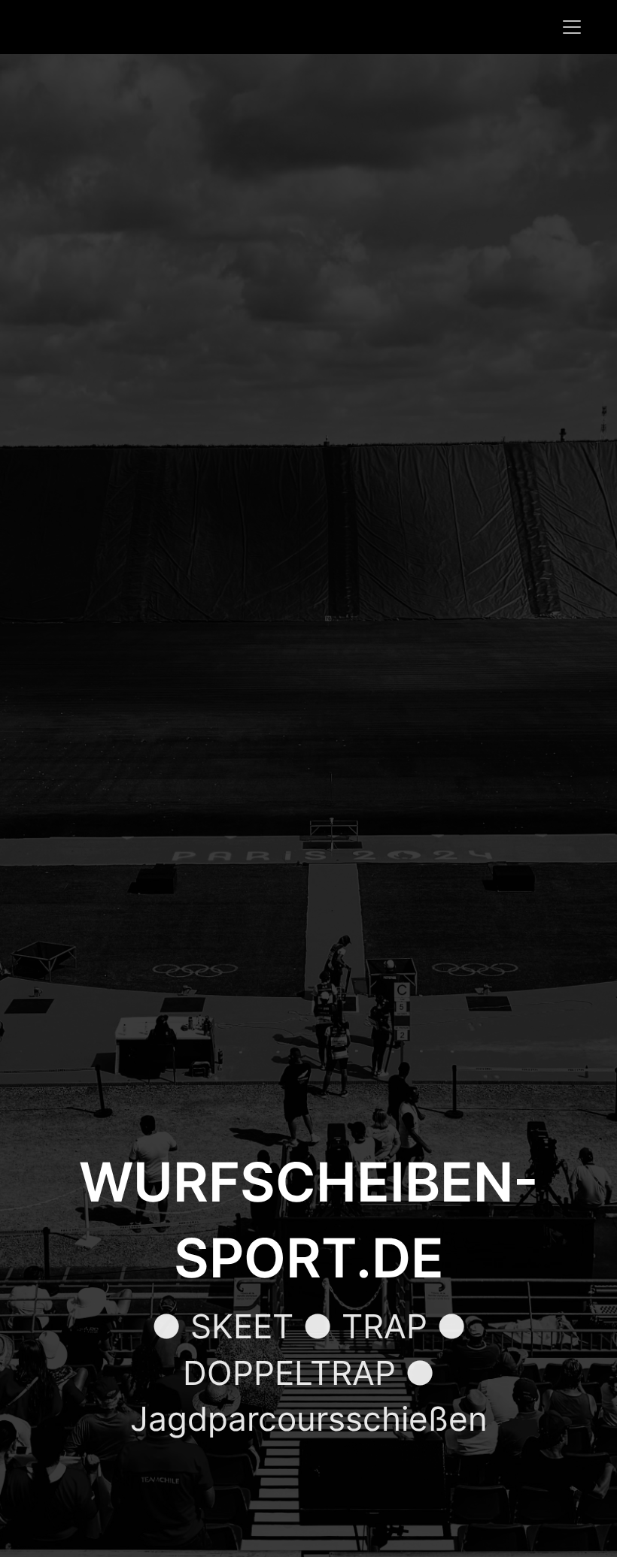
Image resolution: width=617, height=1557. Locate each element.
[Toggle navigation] (572, 27)
